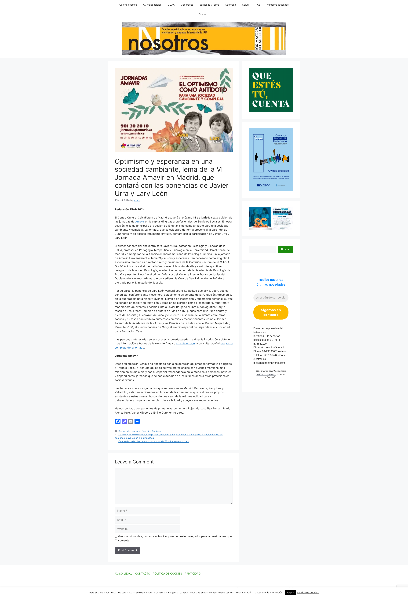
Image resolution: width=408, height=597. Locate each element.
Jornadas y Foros (209, 4)
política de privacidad (266, 374)
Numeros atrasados (278, 4)
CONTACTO (142, 573)
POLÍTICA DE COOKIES (167, 573)
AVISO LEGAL (123, 573)
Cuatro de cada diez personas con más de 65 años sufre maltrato (153, 441)
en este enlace (185, 343)
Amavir (139, 221)
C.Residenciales (152, 4)
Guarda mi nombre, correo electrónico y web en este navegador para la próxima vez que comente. (175, 538)
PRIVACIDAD (192, 573)
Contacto (204, 14)
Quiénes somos (128, 4)
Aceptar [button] (290, 592)
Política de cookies (308, 592)
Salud (245, 4)
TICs (257, 4)
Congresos (187, 4)
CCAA (171, 4)
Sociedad (230, 4)
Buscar (285, 249)
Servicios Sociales (151, 431)
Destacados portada (129, 431)
